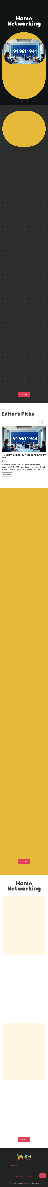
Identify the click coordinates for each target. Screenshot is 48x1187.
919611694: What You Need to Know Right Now (24, 456)
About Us (14, 1165)
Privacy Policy (24, 1171)
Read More (7, 474)
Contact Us (33, 1165)
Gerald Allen (7, 461)
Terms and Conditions (24, 1176)
